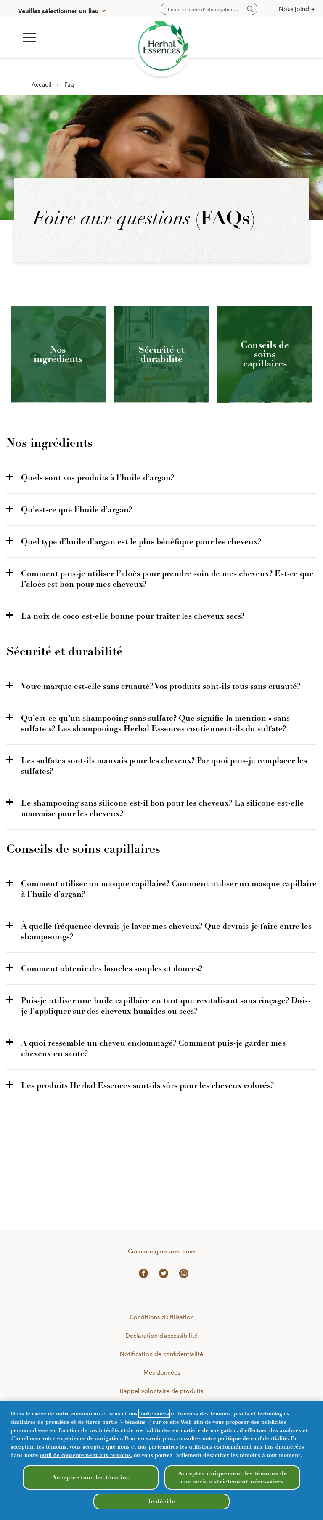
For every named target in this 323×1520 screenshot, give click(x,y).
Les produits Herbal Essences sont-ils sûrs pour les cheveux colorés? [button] (147, 1085)
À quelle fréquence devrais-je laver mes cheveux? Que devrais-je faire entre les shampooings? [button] (166, 931)
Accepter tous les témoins (91, 1477)
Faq (69, 84)
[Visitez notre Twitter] (161, 1272)
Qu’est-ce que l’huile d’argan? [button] (76, 509)
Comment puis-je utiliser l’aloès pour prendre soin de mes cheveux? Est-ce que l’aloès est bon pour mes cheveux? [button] (167, 578)
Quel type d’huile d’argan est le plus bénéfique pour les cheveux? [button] (141, 541)
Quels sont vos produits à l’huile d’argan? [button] (97, 477)
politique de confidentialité (253, 1438)
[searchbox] (209, 9)
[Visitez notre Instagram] (181, 1272)
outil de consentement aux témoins (85, 1455)
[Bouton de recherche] (250, 9)
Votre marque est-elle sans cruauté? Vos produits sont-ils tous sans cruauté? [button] (160, 686)
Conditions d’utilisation (162, 1317)
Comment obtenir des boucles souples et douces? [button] (111, 968)
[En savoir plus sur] (161, 46)
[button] (29, 38)
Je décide (161, 1501)
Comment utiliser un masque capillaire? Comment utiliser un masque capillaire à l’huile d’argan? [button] (169, 888)
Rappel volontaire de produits (161, 1391)
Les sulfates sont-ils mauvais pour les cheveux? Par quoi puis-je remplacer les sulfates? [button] (164, 765)
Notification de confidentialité (161, 1354)
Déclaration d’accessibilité (161, 1335)
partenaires (154, 1413)
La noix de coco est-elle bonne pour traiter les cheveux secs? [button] (132, 616)
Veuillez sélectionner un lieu (58, 11)
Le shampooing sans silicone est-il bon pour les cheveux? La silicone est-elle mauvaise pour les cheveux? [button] (162, 808)
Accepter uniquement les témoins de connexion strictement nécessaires (232, 1477)
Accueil (42, 84)
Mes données (161, 1372)
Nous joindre (297, 9)
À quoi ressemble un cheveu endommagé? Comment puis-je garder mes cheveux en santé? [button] (153, 1048)
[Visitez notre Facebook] (141, 1272)
